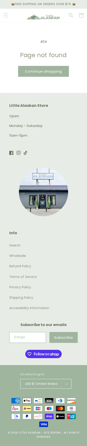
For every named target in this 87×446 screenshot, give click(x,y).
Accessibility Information (29, 308)
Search (15, 245)
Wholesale (17, 255)
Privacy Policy (20, 287)
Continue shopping (43, 71)
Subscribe (63, 337)
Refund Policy (20, 266)
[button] (6, 15)
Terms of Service (23, 276)
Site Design (52, 432)
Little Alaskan (30, 432)
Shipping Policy (21, 297)
